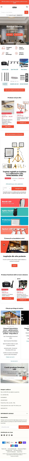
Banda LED (4, 449)
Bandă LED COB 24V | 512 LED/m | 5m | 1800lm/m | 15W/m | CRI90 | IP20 (7, 122)
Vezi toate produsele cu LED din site (14, 134)
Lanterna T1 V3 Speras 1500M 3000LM (7, 295)
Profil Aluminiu (18, 34)
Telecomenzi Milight (22, 449)
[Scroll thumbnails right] (25, 166)
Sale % (14, 265)
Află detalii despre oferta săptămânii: (14, 184)
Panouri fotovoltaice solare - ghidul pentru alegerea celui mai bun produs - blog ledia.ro (11, 331)
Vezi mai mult (14, 361)
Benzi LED (9, 34)
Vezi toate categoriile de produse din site (14, 90)
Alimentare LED (9, 450)
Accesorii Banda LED (12, 449)
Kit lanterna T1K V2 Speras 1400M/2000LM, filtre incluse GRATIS (22, 296)
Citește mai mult (10, 357)
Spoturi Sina (19, 451)
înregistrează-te (24, 427)
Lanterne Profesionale (11, 451)
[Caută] (26, 12)
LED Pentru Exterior (18, 450)
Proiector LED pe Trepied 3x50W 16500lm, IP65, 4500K (23, 119)
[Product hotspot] (4, 245)
